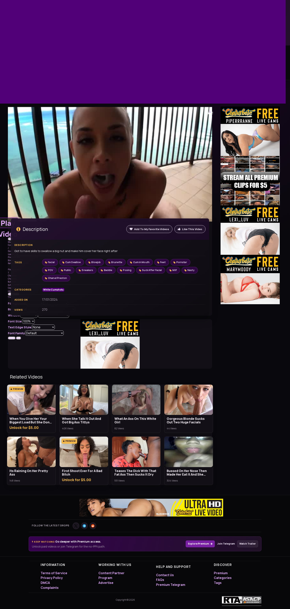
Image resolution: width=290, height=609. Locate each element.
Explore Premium (198, 543)
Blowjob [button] (96, 262)
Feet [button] (163, 262)
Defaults (11, 338)
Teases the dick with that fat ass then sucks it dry (135, 472)
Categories (223, 578)
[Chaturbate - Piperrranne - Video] (250, 131)
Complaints (50, 587)
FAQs (160, 580)
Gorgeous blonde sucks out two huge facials (186, 420)
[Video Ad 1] (250, 180)
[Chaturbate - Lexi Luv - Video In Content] (110, 344)
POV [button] (50, 270)
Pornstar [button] (181, 262)
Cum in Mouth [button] (141, 262)
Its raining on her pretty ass (28, 472)
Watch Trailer (247, 543)
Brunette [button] (116, 262)
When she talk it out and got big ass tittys (81, 420)
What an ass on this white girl (135, 420)
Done (18, 338)
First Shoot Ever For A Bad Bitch (82, 472)
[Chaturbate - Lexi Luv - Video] (250, 230)
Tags (218, 583)
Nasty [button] (191, 270)
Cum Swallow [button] (73, 262)
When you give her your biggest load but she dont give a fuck (30, 420)
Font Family (16, 333)
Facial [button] (51, 262)
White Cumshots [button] (53, 289)
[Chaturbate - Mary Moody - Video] (250, 279)
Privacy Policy (52, 578)
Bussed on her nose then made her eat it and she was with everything (187, 472)
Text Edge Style (19, 327)
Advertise (105, 583)
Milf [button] (174, 270)
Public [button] (67, 270)
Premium (221, 573)
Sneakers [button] (87, 270)
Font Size (15, 321)
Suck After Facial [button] (152, 270)
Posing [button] (127, 270)
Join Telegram (226, 543)
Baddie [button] (108, 270)
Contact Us (165, 575)
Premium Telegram (170, 585)
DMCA (45, 583)
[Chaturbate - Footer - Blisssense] (151, 508)
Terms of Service (54, 573)
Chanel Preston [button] (57, 278)
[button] (10, 239)
